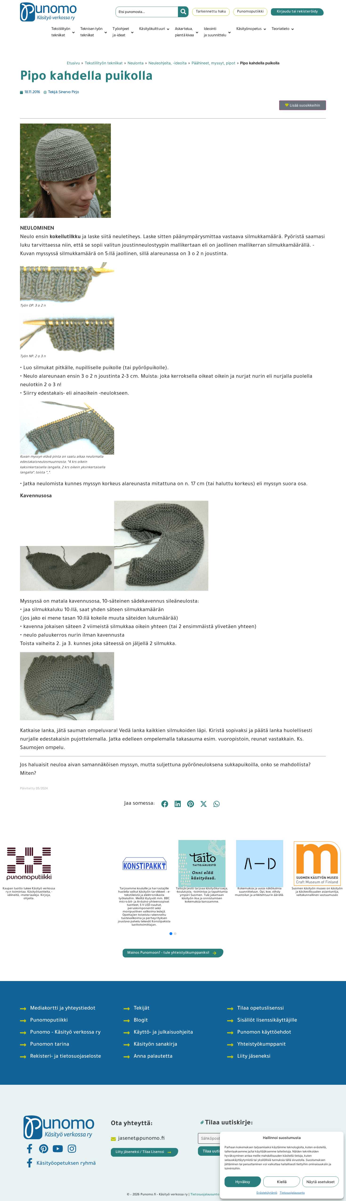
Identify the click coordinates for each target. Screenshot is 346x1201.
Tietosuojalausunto (292, 1192)
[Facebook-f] (29, 1148)
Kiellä (282, 1182)
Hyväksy (242, 1182)
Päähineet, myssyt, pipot (213, 63)
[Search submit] (183, 11)
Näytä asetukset (320, 1182)
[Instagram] (71, 1148)
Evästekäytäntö (267, 1192)
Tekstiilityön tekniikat (104, 63)
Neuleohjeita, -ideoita (168, 63)
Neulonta (136, 63)
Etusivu (73, 63)
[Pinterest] (43, 1148)
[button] (63, 32)
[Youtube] (57, 1148)
